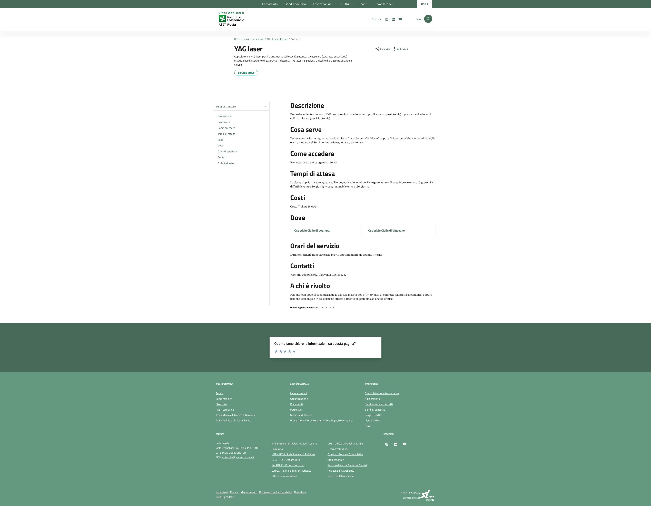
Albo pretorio (372, 399)
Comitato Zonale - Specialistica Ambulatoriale (345, 457)
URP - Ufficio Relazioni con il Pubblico (293, 454)
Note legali (222, 492)
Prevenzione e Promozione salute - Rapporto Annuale (321, 420)
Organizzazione (299, 399)
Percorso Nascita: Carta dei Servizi (347, 465)
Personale (296, 410)
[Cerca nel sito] (428, 19)
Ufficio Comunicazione (284, 476)
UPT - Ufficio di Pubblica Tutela (345, 443)
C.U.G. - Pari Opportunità (286, 460)
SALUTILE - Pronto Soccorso (288, 465)
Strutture (345, 4)
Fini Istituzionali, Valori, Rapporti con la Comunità (294, 446)
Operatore (300, 492)
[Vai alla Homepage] (235, 19)
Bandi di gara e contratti (379, 404)
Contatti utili (270, 4)
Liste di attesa (373, 420)
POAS (368, 426)
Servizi (363, 4)
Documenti (296, 404)
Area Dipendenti (225, 497)
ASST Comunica (295, 4)
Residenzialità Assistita (341, 471)
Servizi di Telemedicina (341, 476)
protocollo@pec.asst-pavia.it (237, 457)
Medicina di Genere (301, 415)
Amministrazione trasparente (382, 393)
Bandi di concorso (375, 410)
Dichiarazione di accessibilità (275, 492)
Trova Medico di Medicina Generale (235, 415)
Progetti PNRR (373, 415)
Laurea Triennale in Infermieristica (291, 471)
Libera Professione (338, 449)
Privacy (234, 492)
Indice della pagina (226, 106)
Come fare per (384, 4)
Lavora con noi (322, 4)
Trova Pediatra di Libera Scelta (233, 420)
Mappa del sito (249, 492)
